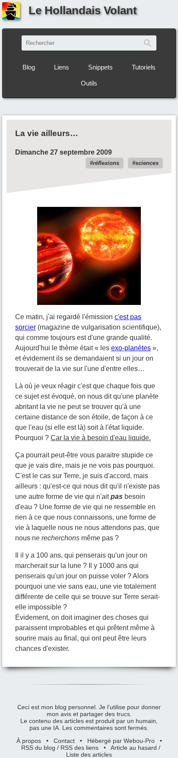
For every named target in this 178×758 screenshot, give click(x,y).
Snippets (100, 67)
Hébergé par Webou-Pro (121, 740)
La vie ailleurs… (46, 133)
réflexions (106, 163)
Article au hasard (134, 747)
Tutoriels (144, 67)
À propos (28, 740)
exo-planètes (131, 348)
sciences (147, 163)
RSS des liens (79, 747)
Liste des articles (89, 754)
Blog (28, 67)
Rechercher (147, 43)
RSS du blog (38, 747)
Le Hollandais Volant (83, 10)
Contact (64, 740)
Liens (61, 67)
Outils (89, 83)
